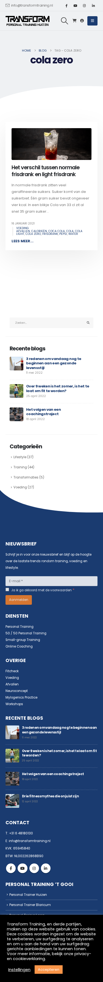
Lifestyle (19, 457)
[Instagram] (84, 5)
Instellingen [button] (19, 969)
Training (20, 467)
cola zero (33, 234)
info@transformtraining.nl (32, 5)
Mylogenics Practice (21, 697)
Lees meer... (23, 241)
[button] (64, 20)
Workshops (14, 704)
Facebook (11, 868)
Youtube (22, 868)
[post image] (51, 144)
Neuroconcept (16, 691)
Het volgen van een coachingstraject (43, 412)
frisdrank (50, 234)
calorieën (39, 231)
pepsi (63, 234)
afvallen (23, 231)
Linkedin (46, 868)
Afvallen (12, 684)
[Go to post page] (16, 363)
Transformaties (25, 477)
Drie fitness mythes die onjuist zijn (50, 796)
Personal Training (19, 626)
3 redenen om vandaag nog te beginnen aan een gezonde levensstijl (53, 363)
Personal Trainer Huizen (28, 895)
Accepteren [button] (48, 969)
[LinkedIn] (93, 5)
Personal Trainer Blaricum (30, 905)
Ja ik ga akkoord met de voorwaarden (42, 590)
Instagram (34, 868)
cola (70, 231)
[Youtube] (75, 5)
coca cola (56, 231)
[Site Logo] (27, 21)
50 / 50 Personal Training (25, 633)
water (73, 234)
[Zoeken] (88, 322)
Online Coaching (19, 646)
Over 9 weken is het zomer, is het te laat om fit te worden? (57, 388)
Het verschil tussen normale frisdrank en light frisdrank (45, 171)
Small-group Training (22, 640)
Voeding (22, 228)
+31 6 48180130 (21, 833)
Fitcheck (12, 671)
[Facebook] (66, 5)
